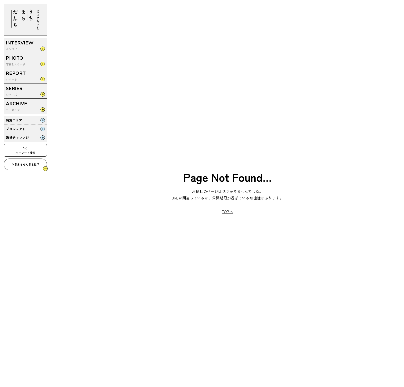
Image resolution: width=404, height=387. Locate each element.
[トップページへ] (25, 20)
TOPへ (227, 211)
